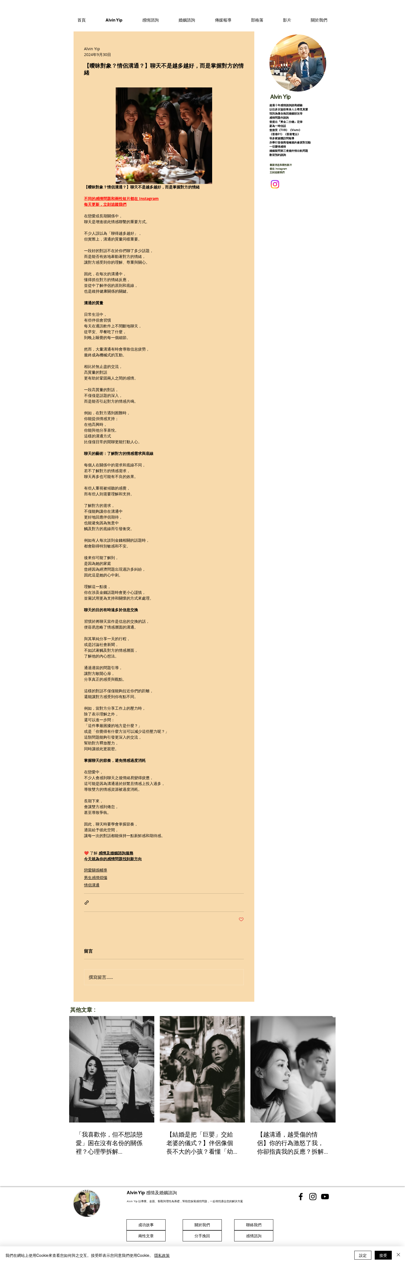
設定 (363, 1255)
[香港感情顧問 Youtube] (325, 1196)
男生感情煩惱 (95, 877)
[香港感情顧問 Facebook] (301, 1196)
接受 (383, 1255)
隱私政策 (162, 1255)
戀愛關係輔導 (95, 870)
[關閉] (398, 1255)
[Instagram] (274, 184)
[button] (150, 20)
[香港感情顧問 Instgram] (313, 1196)
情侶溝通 (91, 885)
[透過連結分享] (86, 902)
